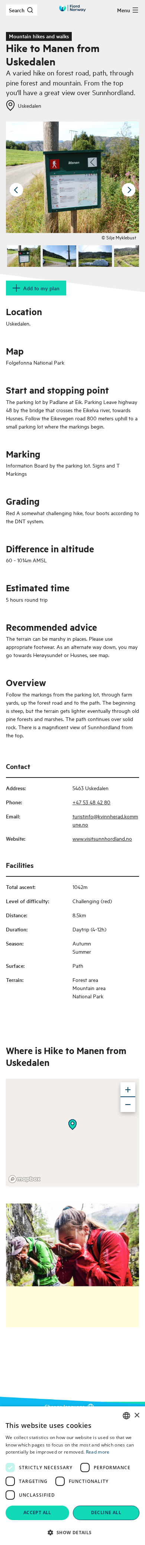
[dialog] (72, 1475)
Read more (98, 1452)
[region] (72, 1132)
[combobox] (126, 1415)
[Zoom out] (127, 1104)
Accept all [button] (37, 1512)
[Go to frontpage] (72, 8)
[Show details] (72, 1124)
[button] (72, 1532)
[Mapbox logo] (24, 1179)
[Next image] (128, 190)
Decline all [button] (106, 1512)
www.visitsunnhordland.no (102, 838)
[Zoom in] (127, 1089)
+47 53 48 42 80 (91, 801)
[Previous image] (16, 190)
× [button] (136, 1415)
